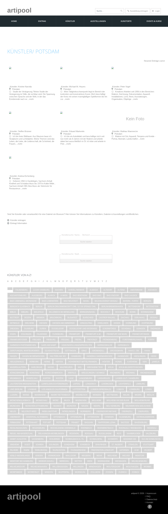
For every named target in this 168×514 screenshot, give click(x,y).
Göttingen (70, 350)
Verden (39, 455)
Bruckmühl (56, 317)
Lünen (148, 389)
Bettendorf (134, 306)
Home (14, 21)
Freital (78, 339)
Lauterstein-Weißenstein (23, 383)
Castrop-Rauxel (107, 317)
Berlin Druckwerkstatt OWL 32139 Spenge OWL (72, 306)
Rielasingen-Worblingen (51, 433)
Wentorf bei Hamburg (21, 461)
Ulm (136, 450)
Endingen (155, 328)
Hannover (123, 356)
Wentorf (139, 455)
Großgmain (116, 350)
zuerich (123, 472)
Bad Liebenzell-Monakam (23, 301)
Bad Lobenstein (50, 301)
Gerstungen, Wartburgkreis (24, 350)
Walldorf (71, 455)
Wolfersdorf (113, 466)
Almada (94, 289)
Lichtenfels (125, 383)
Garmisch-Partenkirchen (23, 345)
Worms (147, 466)
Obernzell (127, 411)
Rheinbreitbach (105, 428)
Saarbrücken (133, 433)
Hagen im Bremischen (33, 356)
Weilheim (112, 455)
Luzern (13, 394)
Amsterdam (136, 289)
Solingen (54, 444)
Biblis (13, 312)
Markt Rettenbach (60, 394)
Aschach (152, 289)
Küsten (59, 378)
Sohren (39, 444)
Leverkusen (107, 383)
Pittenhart (31, 422)
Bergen (147, 301)
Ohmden (109, 417)
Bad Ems (97, 295)
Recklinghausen (18, 428)
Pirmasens (15, 422)
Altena (121, 289)
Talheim (14, 450)
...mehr (31, 99)
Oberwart (15, 417)
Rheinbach (86, 428)
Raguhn (89, 422)
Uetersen (124, 450)
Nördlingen (68, 411)
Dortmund (147, 323)
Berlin (39, 306)
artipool (19, 10)
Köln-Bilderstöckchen (131, 367)
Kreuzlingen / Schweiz (93, 372)
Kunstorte (126, 21)
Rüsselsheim (105, 433)
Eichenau (126, 328)
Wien (89, 461)
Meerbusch (81, 394)
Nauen (84, 405)
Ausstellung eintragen (138, 11)
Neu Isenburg (113, 405)
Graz (84, 350)
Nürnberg (85, 411)
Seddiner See (129, 439)
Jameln (155, 361)
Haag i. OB (133, 350)
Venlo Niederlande (20, 455)
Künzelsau (32, 378)
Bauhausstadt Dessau (106, 301)
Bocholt (105, 312)
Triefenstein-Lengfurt (102, 450)
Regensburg (38, 428)
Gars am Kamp (48, 345)
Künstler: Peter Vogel (121, 86)
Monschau (41, 400)
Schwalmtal (96, 439)
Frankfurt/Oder (18, 339)
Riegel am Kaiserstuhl (21, 433)
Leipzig (76, 383)
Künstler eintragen (17, 220)
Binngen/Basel (87, 312)
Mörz (56, 400)
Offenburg (76, 417)
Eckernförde (109, 328)
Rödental (74, 433)
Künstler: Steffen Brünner (20, 131)
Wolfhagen (132, 466)
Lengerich (91, 383)
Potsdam (61, 422)
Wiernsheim (104, 461)
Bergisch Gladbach (20, 306)
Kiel (80, 367)
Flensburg (58, 334)
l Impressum (150, 493)
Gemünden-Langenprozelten (77, 345)
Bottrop (14, 317)
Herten (59, 361)
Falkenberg (21, 289)
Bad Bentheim (80, 295)
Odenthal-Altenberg (37, 417)
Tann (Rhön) (41, 450)
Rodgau (89, 433)
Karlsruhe (36, 367)
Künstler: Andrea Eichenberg (22, 176)
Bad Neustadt (71, 301)
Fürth (151, 339)
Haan (147, 350)
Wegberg (86, 455)
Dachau (125, 317)
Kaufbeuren (66, 367)
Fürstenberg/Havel (132, 339)
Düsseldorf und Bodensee (83, 328)
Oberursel (143, 411)
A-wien (64, 295)
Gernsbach (123, 345)
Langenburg (85, 378)
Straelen (133, 444)
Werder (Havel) (46, 461)
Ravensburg (141, 422)
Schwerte (113, 439)
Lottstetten (79, 389)
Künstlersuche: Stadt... (71, 254)
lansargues (104, 378)
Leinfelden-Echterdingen (54, 383)
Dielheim (29, 323)
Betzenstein (152, 306)
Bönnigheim (147, 312)
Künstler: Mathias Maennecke (125, 131)
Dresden (14, 328)
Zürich (135, 472)
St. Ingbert (117, 444)
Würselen (80, 472)
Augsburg (37, 295)
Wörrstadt (33, 472)
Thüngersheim (78, 450)
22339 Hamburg (41, 289)
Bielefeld (39, 312)
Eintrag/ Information (18, 223)
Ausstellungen (98, 21)
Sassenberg (38, 439)
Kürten (46, 378)
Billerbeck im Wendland (61, 312)
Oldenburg (125, 417)
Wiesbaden (120, 461)
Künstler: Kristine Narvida (21, 86)
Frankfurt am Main (117, 334)
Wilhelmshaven (39, 466)
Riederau (151, 428)
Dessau (153, 317)
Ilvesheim (132, 361)
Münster (71, 405)
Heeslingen (139, 356)
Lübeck (120, 389)
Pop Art (47, 422)
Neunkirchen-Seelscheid (138, 405)
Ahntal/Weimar (76, 289)
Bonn (132, 312)
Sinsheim (14, 444)
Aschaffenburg (18, 295)
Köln (110, 367)
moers (138, 394)
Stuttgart (148, 444)
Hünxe (118, 361)
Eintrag (42, 21)
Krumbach (15, 378)
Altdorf (107, 289)
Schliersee (54, 439)
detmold (14, 323)
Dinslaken (103, 323)
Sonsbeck (85, 444)
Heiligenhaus (17, 361)
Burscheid (88, 317)
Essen (13, 334)
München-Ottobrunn (36, 405)
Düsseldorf (58, 328)
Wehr (99, 455)
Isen (145, 361)
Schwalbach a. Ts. (74, 439)
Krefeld (72, 372)
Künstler (70, 21)
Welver (126, 455)
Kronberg (115, 372)
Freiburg (51, 339)
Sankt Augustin (18, 439)
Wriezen (49, 472)
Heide (153, 356)
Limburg (140, 383)
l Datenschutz (151, 499)
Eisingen (140, 328)
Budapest (72, 317)
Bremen (40, 317)
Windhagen (95, 466)
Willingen (78, 466)
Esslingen (26, 334)
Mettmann (112, 394)
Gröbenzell (98, 350)
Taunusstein (58, 450)
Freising (65, 339)
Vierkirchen (54, 455)
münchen (15, 405)
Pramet (75, 422)
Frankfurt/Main (140, 334)
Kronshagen (146, 372)
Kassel (51, 367)
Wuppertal (63, 472)
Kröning (130, 372)
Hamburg (76, 356)
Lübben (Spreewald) (101, 389)
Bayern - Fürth (130, 301)
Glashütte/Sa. (52, 350)
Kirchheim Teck (95, 367)
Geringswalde (104, 345)
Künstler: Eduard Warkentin (72, 131)
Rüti (119, 433)
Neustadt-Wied (29, 411)
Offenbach (59, 417)
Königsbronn (17, 372)
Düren (43, 328)
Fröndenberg (110, 339)
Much (67, 400)
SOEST (27, 444)
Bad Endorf (113, 295)
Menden (97, 394)
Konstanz (35, 372)
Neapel (97, 405)
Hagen (13, 356)
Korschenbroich (53, 372)
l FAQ (147, 496)
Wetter (78, 461)
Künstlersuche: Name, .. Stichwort (76, 235)
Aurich (51, 295)
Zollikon (95, 472)
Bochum (119, 312)
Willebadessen (60, 466)
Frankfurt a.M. (93, 334)
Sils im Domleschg (151, 439)
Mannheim (40, 394)
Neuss (13, 411)
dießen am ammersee (63, 323)
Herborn (33, 361)
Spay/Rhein (100, 444)
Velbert (148, 450)
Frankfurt (74, 334)
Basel (86, 301)
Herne (47, 361)
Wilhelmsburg (139, 461)
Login (156, 11)
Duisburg (29, 328)
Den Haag (140, 317)
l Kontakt (149, 502)
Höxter (106, 361)
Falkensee (42, 334)
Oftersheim (93, 417)
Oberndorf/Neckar (106, 411)
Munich (57, 405)
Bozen (27, 317)
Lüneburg (134, 389)
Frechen (36, 339)
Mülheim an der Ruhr (118, 400)
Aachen (59, 289)
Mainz (26, 394)
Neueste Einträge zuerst (154, 61)
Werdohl (64, 461)
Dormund (131, 323)
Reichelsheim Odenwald (62, 428)
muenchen (80, 400)
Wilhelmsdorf (17, 466)
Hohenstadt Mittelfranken (82, 361)
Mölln (150, 394)
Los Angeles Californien (54, 389)
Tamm (26, 450)
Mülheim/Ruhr (142, 400)
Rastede (125, 422)
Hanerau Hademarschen (99, 356)
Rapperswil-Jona (106, 422)
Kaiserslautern (18, 367)
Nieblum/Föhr (49, 411)
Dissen (117, 323)
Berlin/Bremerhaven (112, 306)
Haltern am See (58, 356)
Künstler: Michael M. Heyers (73, 86)
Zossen (109, 472)
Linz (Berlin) (16, 389)
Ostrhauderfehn (145, 417)
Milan (126, 394)
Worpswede (16, 472)
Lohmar (32, 389)
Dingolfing (86, 323)
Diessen (43, 323)
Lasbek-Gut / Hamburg (127, 378)
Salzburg (151, 433)
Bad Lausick (131, 295)
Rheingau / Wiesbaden (130, 428)
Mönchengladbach (20, 400)
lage (71, 378)
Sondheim (69, 444)
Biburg (24, 312)
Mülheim (96, 400)
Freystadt (92, 339)
